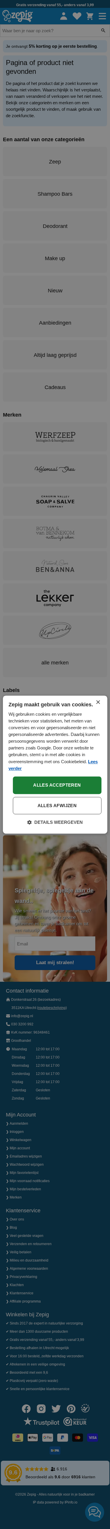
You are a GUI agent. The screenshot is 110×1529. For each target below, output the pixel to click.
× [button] (98, 702)
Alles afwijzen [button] (57, 805)
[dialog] (55, 764)
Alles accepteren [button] (57, 785)
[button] (55, 822)
